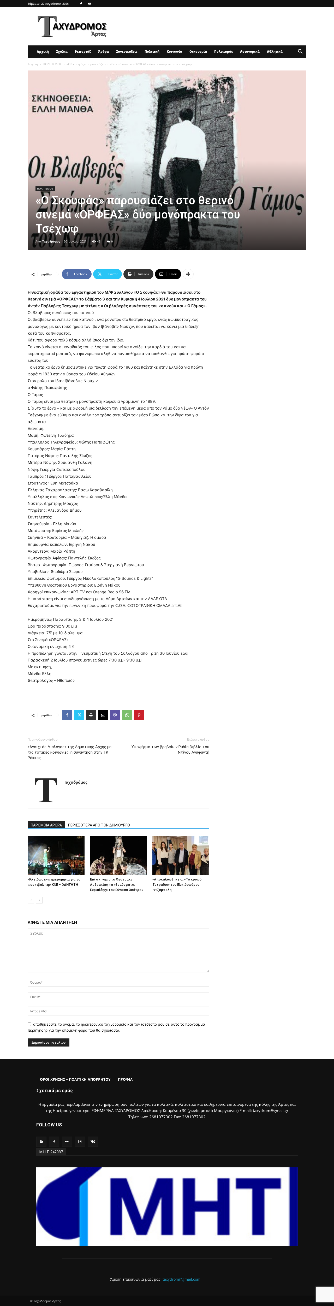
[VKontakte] (93, 1142)
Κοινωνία (174, 51)
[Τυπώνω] (91, 715)
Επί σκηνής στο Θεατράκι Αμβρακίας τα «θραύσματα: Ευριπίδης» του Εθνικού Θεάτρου (116, 884)
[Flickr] (67, 1142)
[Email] (103, 715)
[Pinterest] (139, 715)
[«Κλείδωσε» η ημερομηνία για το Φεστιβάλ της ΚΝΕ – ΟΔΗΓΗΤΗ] (56, 855)
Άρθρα (103, 51)
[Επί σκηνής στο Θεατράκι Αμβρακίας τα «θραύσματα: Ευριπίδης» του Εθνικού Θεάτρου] (118, 855)
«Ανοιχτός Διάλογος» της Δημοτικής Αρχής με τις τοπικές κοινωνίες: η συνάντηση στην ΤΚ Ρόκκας (69, 752)
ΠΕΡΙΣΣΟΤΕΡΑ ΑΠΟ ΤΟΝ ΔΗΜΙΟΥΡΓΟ (99, 825)
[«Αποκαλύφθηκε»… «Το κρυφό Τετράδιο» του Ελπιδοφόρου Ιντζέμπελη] (180, 855)
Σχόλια (62, 51)
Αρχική (43, 51)
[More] (188, 274)
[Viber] (115, 715)
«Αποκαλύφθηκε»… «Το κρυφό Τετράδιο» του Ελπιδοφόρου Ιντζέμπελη (176, 884)
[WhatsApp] (127, 715)
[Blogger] (41, 1142)
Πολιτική (152, 51)
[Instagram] (80, 1142)
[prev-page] (31, 900)
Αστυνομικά (250, 51)
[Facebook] (81, 3)
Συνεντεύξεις (126, 51)
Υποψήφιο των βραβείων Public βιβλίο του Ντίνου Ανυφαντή (170, 749)
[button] (300, 52)
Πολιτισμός (223, 51)
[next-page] (39, 900)
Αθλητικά (275, 51)
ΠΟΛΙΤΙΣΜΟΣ (52, 64)
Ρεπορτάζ (83, 51)
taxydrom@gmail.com (181, 1279)
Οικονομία (198, 51)
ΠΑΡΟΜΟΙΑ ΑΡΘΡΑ (46, 825)
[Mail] (89, 3)
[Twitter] (79, 715)
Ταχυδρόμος (51, 241)
